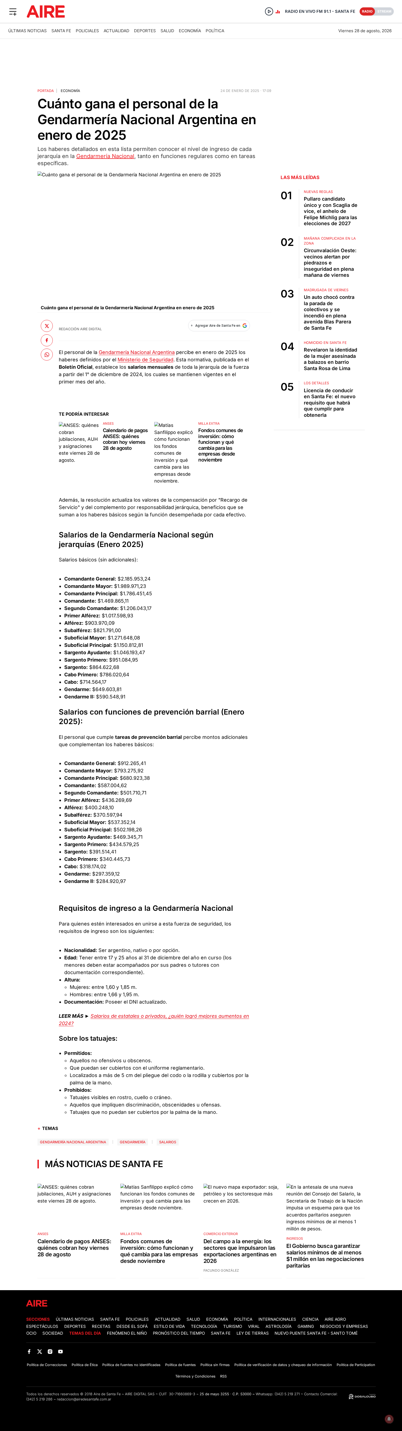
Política (215, 30)
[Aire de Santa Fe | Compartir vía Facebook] (47, 340)
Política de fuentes (180, 1365)
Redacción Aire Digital (80, 329)
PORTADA (45, 91)
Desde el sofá (132, 1326)
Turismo (232, 1326)
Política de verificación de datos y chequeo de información (283, 1365)
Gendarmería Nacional (105, 156)
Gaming (306, 1326)
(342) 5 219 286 (39, 1399)
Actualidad (116, 30)
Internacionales (277, 1319)
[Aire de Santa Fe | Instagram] (50, 1351)
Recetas (101, 1326)
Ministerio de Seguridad (145, 359)
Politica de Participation (356, 1365)
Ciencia (310, 1319)
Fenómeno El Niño (127, 1333)
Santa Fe (61, 30)
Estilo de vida (169, 1326)
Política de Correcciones (47, 1365)
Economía (190, 30)
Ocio (31, 1333)
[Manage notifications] (389, 1419)
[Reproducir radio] (269, 11)
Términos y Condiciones (195, 1376)
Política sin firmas (215, 1365)
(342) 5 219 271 (287, 1394)
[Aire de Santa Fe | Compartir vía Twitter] (47, 326)
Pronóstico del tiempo (179, 1333)
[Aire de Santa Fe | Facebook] (29, 1351)
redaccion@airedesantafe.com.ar (84, 1399)
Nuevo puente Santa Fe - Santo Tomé (316, 1333)
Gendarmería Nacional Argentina (137, 352)
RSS (223, 1376)
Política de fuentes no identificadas (131, 1365)
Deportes (145, 30)
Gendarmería (132, 1142)
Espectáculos (42, 1326)
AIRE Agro (335, 1319)
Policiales (87, 30)
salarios (167, 1142)
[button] (13, 11)
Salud (167, 30)
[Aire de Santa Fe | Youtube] (60, 1351)
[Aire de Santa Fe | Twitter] (39, 1351)
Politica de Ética (85, 1365)
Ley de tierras (253, 1333)
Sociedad (52, 1333)
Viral (254, 1326)
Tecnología (204, 1326)
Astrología (279, 1326)
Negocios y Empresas (344, 1326)
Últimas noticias (27, 30)
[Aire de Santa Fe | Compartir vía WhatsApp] (47, 355)
